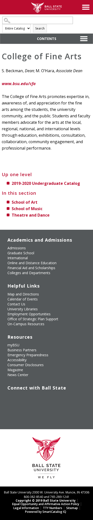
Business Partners (21, 350)
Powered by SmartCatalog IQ (45, 512)
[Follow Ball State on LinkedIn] (11, 409)
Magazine (15, 369)
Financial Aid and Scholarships (31, 267)
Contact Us (16, 304)
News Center (17, 374)
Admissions (16, 248)
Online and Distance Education (32, 262)
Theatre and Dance (31, 215)
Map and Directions (23, 294)
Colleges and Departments (28, 272)
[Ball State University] (46, 459)
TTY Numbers (52, 508)
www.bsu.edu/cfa (19, 83)
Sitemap (72, 508)
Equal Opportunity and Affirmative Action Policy (45, 504)
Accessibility (17, 360)
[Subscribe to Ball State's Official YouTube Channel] (33, 397)
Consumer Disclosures (25, 364)
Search (40, 28)
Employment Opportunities (29, 314)
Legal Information (26, 508)
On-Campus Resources (25, 324)
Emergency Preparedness (27, 355)
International (17, 258)
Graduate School (20, 253)
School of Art (24, 202)
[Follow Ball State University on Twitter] (22, 397)
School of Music (27, 208)
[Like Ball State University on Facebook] (11, 397)
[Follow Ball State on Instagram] (45, 397)
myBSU (13, 345)
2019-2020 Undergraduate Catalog (46, 183)
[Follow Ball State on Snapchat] (22, 409)
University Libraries (22, 309)
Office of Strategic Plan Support (32, 319)
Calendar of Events (22, 299)
